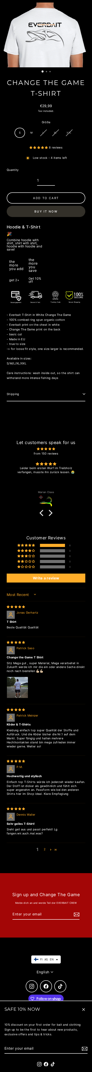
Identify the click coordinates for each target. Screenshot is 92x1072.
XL (55, 132)
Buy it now (46, 211)
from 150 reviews (46, 453)
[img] (46, 449)
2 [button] (45, 849)
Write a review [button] (46, 578)
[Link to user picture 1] (17, 687)
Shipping (13, 394)
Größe (46, 122)
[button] (39, 147)
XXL (69, 132)
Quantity (13, 170)
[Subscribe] (84, 1049)
